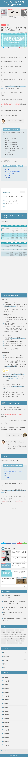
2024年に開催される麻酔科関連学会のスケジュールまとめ (14, 596)
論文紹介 (14, 660)
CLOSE (22, 192)
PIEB (22, 630)
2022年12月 (6, 684)
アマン (13, 632)
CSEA (4, 630)
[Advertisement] (14, 275)
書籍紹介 (22, 638)
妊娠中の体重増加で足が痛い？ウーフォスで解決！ (14, 613)
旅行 (17, 638)
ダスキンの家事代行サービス (13, 171)
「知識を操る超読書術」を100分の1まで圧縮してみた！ (14, 619)
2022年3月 (6, 696)
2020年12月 (6, 745)
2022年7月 (6, 688)
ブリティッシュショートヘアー (8, 636)
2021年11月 (6, 707)
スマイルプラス (9, 173)
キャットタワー (5, 634)
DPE (8, 630)
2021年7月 (6, 722)
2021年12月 (6, 703)
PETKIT (17, 630)
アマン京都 (19, 632)
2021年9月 (6, 714)
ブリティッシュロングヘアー (20, 636)
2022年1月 (6, 699)
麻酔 (14, 667)
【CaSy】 (8, 177)
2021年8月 (6, 718)
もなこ (8, 632)
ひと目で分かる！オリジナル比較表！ (15, 197)
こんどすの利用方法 (11, 201)
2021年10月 (6, 711)
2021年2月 (6, 741)
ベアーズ (7, 169)
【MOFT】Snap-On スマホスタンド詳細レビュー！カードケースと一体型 (15, 602)
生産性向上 (14, 656)
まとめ (8, 207)
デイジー (7, 175)
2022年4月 (6, 692)
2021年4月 (6, 733)
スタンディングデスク (14, 634)
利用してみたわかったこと (13, 204)
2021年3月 (6, 737)
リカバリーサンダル (6, 638)
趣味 (14, 664)
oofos (13, 630)
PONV (4, 632)
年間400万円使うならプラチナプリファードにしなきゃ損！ (15, 608)
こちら (6, 88)
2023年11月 (6, 677)
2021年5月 (6, 730)
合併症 (13, 638)
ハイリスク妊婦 (23, 634)
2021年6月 (6, 726)
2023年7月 (6, 681)
